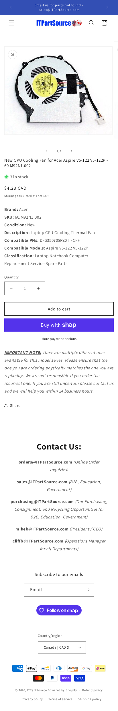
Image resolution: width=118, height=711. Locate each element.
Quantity (11, 277)
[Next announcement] (107, 7)
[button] (11, 23)
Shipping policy (90, 699)
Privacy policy (32, 699)
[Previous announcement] (10, 7)
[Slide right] (71, 151)
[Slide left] (46, 151)
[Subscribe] (87, 590)
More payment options (59, 338)
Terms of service (60, 699)
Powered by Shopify (62, 690)
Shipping (10, 196)
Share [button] (15, 405)
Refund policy (92, 690)
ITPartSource (37, 690)
